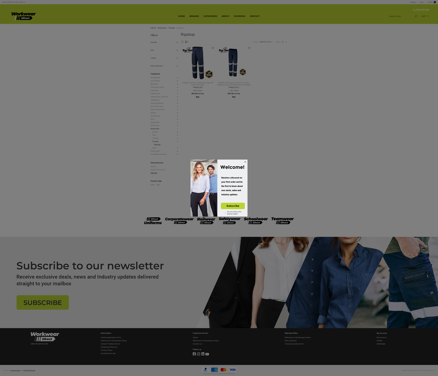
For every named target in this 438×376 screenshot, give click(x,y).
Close (245, 162)
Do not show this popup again (234, 213)
